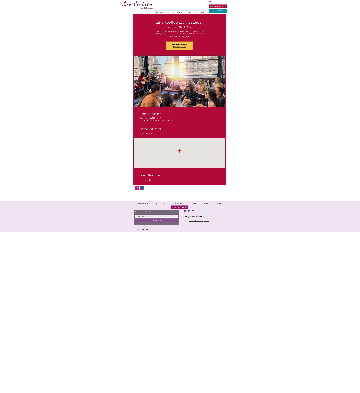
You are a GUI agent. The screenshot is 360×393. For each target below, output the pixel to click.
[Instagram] (137, 188)
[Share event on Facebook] (141, 180)
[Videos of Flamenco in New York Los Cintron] (193, 211)
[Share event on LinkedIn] (150, 180)
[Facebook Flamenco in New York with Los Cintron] (189, 211)
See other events (179, 47)
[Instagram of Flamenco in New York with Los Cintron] (210, 1)
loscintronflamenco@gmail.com (199, 221)
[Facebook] (142, 188)
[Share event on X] (145, 180)
